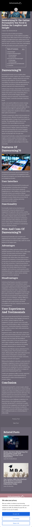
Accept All (16, 514)
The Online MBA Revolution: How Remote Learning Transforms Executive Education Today (15, 481)
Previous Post (16, 419)
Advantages (12, 60)
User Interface (13, 55)
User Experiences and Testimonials (16, 63)
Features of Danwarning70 (14, 53)
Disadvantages (13, 61)
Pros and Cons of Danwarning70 (15, 58)
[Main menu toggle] (16, 9)
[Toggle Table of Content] (22, 49)
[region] (16, 512)
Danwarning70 (11, 51)
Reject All (16, 523)
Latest (4, 30)
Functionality (13, 56)
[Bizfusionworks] (15, 3)
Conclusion (10, 65)
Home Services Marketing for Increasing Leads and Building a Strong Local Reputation (16, 454)
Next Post (16, 423)
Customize (16, 518)
